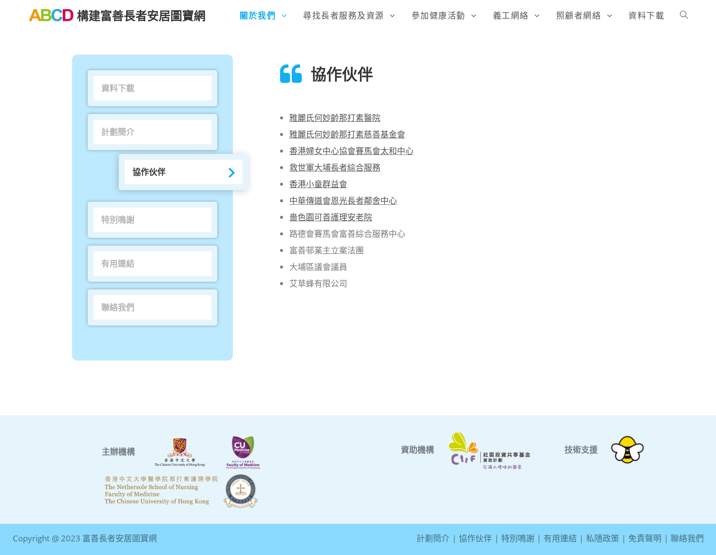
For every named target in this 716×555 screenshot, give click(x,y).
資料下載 (117, 88)
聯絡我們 (117, 307)
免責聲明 (644, 538)
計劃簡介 (117, 131)
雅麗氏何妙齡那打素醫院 (334, 117)
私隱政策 (602, 538)
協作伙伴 (149, 171)
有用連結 (117, 263)
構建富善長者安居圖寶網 (141, 15)
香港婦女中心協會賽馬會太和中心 (351, 150)
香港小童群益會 (318, 184)
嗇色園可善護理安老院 (330, 217)
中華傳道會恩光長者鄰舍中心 (343, 200)
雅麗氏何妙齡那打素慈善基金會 (347, 134)
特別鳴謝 (117, 219)
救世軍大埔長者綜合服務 (334, 167)
